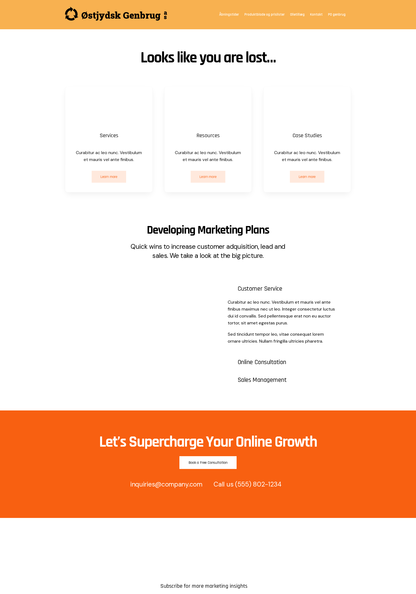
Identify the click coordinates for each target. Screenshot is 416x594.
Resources (73, 561)
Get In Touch (75, 554)
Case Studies (170, 576)
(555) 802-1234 (258, 484)
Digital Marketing (173, 561)
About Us (72, 547)
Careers (71, 569)
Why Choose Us (172, 569)
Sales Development (175, 554)
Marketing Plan (171, 547)
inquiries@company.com (166, 484)
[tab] (282, 288)
